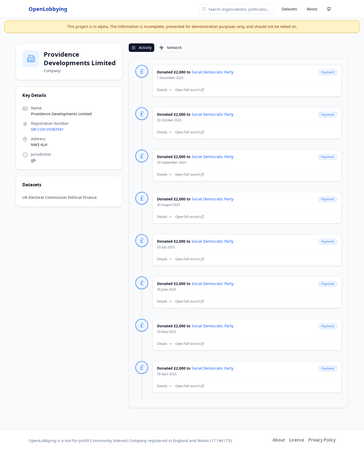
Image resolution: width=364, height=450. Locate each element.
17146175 (220, 440)
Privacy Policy (321, 440)
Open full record (187, 90)
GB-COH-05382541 (47, 129)
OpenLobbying (48, 9)
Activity (145, 47)
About (312, 8)
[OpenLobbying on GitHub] (329, 9)
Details (162, 90)
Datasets (289, 8)
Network (174, 47)
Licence (296, 440)
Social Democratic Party (212, 72)
